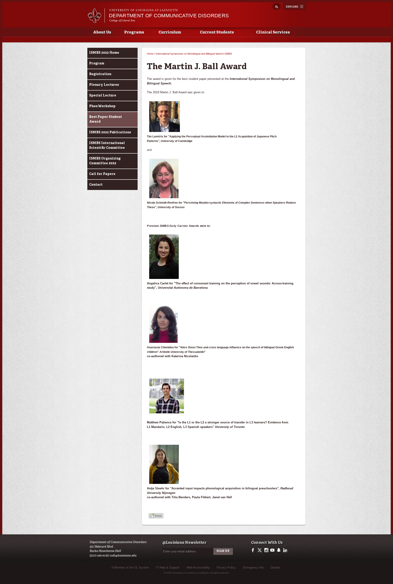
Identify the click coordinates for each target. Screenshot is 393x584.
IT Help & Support (167, 567)
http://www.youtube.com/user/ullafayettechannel (272, 550)
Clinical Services (273, 32)
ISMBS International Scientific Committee (107, 145)
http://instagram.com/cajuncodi (266, 550)
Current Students (217, 32)
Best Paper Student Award (105, 119)
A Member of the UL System (130, 567)
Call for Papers (102, 174)
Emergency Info (253, 567)
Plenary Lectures (104, 84)
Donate (275, 567)
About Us (102, 32)
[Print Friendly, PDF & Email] (156, 516)
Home (150, 53)
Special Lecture (102, 95)
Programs (134, 32)
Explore (294, 6)
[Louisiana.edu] (96, 21)
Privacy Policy (226, 567)
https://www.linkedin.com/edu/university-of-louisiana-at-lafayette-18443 (284, 550)
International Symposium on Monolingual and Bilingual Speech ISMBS (194, 53)
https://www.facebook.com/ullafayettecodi (254, 550)
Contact (96, 184)
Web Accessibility (198, 567)
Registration (100, 74)
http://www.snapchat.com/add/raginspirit (278, 550)
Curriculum (170, 32)
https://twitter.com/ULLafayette (260, 550)
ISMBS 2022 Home (104, 52)
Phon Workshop (102, 106)
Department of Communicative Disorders (169, 15)
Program (96, 63)
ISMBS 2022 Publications (110, 132)
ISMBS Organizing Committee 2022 (105, 161)
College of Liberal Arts (122, 20)
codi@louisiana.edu (123, 555)
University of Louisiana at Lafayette (143, 10)
